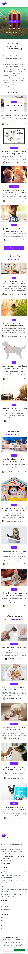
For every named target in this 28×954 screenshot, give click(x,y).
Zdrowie (14, 148)
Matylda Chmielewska (6, 904)
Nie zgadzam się (8, 950)
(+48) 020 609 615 (7, 860)
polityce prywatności (16, 947)
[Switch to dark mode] (22, 3)
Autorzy (4, 901)
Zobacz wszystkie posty (14, 259)
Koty (14, 102)
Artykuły (4, 867)
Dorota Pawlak (5, 907)
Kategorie (4, 914)
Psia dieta (3, 923)
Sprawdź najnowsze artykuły (14, 248)
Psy (14, 225)
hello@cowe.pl (6, 863)
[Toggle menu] (25, 4)
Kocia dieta (14, 21)
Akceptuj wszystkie (20, 950)
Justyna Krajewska (5, 909)
